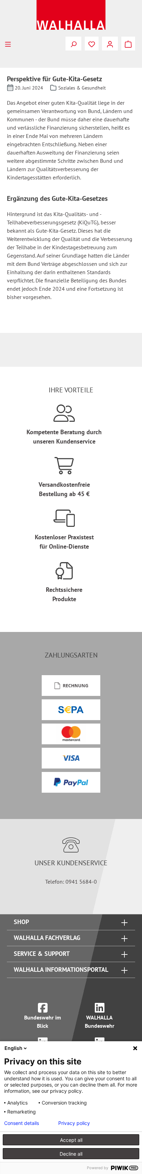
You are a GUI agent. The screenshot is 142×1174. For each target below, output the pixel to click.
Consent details (21, 1123)
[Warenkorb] (128, 43)
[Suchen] (73, 43)
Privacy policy (74, 1123)
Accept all (71, 1140)
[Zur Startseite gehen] (71, 15)
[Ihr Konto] (110, 43)
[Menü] (8, 43)
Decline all (71, 1154)
